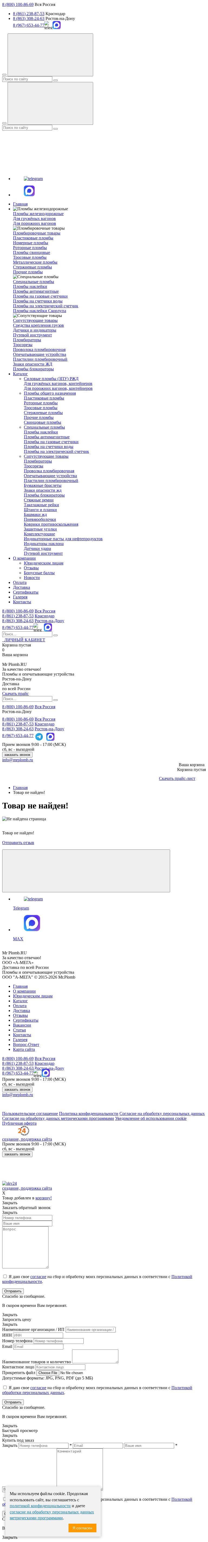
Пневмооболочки (40, 519)
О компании (24, 558)
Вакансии (22, 1025)
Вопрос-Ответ (26, 1044)
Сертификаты (25, 592)
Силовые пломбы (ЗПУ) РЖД (51, 378)
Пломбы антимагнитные (36, 291)
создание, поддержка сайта (27, 1139)
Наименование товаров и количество (36, 1361)
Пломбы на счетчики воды (38, 301)
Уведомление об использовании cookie (151, 1118)
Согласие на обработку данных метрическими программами (58, 1118)
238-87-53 (18, 616)
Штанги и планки (40, 509)
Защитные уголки (40, 529)
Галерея (20, 597)
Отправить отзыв (18, 842)
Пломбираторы (27, 340)
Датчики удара (37, 548)
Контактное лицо (18, 1367)
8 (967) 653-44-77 (28, 25)
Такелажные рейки (41, 504)
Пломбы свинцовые (31, 252)
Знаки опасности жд (42, 490)
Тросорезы (22, 344)
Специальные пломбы (44, 427)
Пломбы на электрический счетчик (45, 306)
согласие (38, 1276)
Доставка (21, 587)
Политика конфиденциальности (88, 1113)
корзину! (43, 1198)
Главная (20, 204)
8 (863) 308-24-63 (28, 18)
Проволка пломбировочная (49, 471)
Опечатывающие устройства (39, 354)
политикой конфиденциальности (40, 1505)
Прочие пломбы (28, 272)
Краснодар (44, 616)
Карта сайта (24, 1049)
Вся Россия (45, 611)
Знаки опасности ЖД (32, 364)
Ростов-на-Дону (49, 620)
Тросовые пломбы (30, 257)
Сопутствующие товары (46, 456)
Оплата (20, 582)
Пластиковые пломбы (33, 238)
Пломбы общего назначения (50, 393)
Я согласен (82, 1528)
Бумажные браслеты (42, 485)
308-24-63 (18, 620)
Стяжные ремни (39, 500)
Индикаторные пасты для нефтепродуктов (63, 538)
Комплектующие (39, 534)
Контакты (22, 602)
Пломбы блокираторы (33, 369)
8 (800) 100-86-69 (18, 4)
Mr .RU (14, 664)
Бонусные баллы (39, 572)
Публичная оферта (19, 1123)
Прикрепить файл (18, 1372)
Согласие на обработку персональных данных (162, 1113)
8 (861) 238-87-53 (28, 13)
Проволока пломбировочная (39, 349)
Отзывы (31, 568)
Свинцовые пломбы (42, 422)
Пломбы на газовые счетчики (40, 296)
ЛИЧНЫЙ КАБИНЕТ (23, 640)
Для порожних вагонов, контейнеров (58, 388)
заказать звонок (17, 755)
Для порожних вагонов (34, 223)
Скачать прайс (15, 693)
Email (7, 1346)
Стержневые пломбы (32, 267)
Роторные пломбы (30, 247)
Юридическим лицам (43, 563)
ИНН (7, 1335)
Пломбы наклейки (30, 286)
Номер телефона (17, 1340)
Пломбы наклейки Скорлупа (39, 310)
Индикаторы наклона (44, 543)
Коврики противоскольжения (51, 524)
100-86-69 (18, 611)
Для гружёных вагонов (34, 218)
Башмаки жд (35, 514)
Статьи (19, 1030)
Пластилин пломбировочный (40, 359)
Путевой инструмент (32, 335)
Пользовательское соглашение (30, 1113)
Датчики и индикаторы (34, 330)
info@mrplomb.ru (17, 760)
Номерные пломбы (30, 242)
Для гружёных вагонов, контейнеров (58, 383)
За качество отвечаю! (21, 669)
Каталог (20, 373)
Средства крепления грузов (38, 325)
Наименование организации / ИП (33, 1329)
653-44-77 (18, 627)
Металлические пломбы (35, 262)
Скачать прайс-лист (177, 778)
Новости (32, 577)
